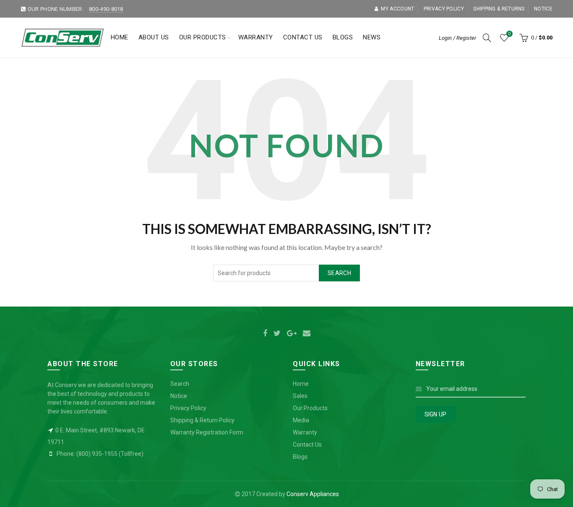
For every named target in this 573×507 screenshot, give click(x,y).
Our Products (202, 37)
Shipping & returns (498, 9)
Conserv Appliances (312, 494)
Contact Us (303, 37)
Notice (543, 9)
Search (339, 273)
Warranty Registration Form (206, 432)
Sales (300, 396)
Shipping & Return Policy (202, 420)
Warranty (255, 37)
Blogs (343, 37)
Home (119, 37)
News (371, 37)
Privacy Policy (188, 408)
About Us (153, 37)
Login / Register (457, 38)
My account (397, 9)
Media (301, 420)
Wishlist (509, 33)
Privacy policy (444, 9)
